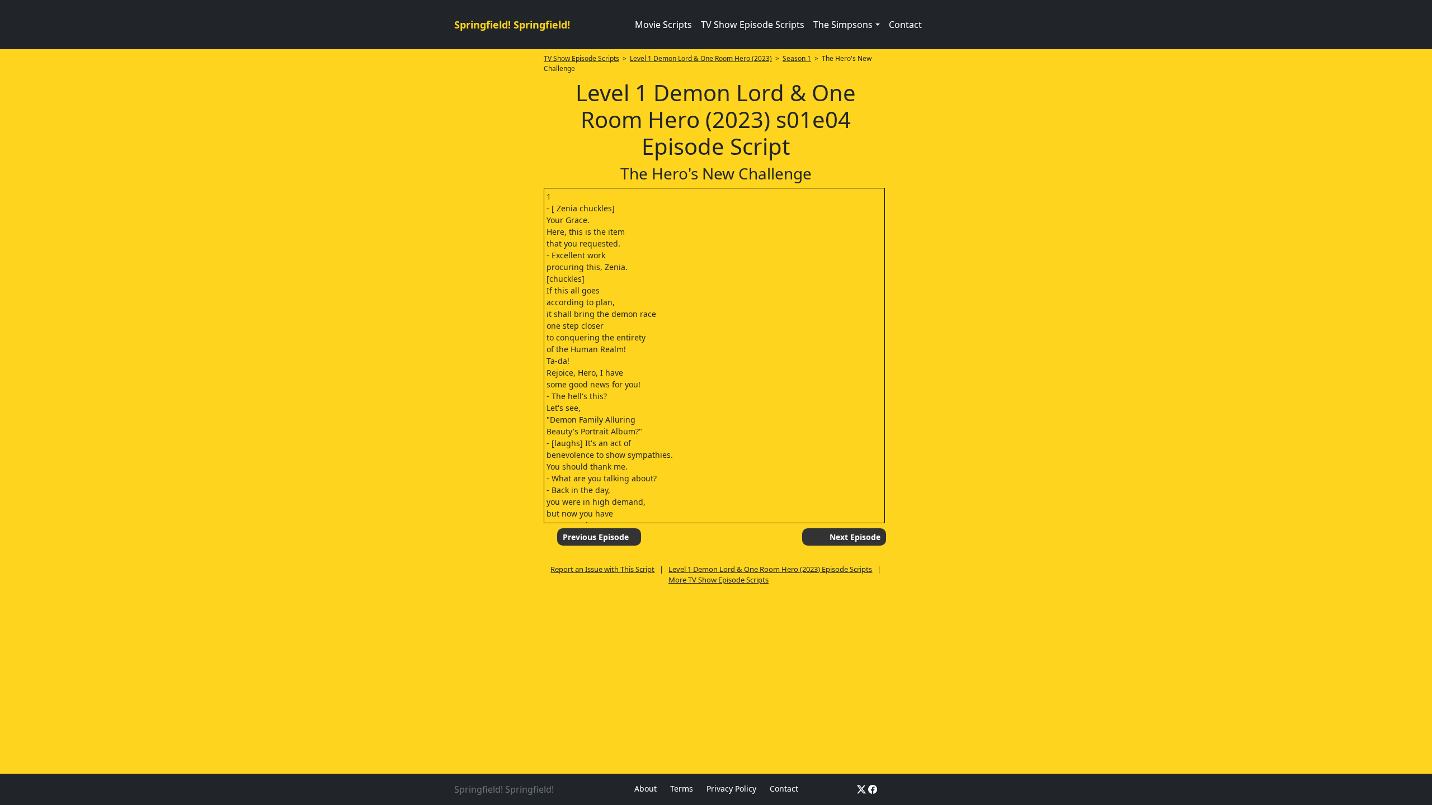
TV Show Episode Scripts (752, 24)
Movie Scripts (663, 24)
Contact (905, 24)
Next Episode (855, 537)
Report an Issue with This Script (602, 569)
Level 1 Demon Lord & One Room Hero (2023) (701, 58)
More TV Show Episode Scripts (718, 580)
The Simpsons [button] (843, 24)
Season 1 (797, 58)
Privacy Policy (731, 788)
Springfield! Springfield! (512, 24)
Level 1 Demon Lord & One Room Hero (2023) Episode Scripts (770, 569)
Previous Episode (596, 537)
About (645, 788)
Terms (681, 788)
